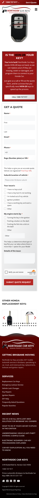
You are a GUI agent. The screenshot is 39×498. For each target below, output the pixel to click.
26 (22, 325)
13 (29, 323)
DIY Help (5, 399)
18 (5, 325)
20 (9, 325)
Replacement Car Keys (11, 381)
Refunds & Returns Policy (13, 494)
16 (35, 323)
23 (16, 325)
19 (7, 325)
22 (14, 325)
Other (9, 209)
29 (29, 325)
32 (35, 325)
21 (11, 325)
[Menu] (36, 9)
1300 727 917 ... (12, 2)
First (5, 122)
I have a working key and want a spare (19, 204)
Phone (7, 147)
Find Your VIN (26, 171)
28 (27, 325)
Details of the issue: (12, 251)
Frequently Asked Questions (13, 402)
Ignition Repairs (8, 395)
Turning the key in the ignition (18, 217)
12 (27, 323)
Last (5, 132)
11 (24, 323)
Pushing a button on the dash (18, 221)
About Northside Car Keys (29, 494)
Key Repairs (6, 392)
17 (3, 325)
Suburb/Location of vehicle (16, 175)
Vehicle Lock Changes (10, 388)
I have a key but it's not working (19, 193)
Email (7, 137)
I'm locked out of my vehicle (17, 196)
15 (33, 323)
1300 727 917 (7, 469)
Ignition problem (13, 200)
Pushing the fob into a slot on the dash (18, 225)
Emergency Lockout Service (12, 385)
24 (18, 325)
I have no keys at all (14, 189)
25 (20, 325)
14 (31, 323)
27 (24, 325)
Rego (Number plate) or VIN (16, 158)
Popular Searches (9, 405)
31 (33, 325)
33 (19, 328)
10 (22, 323)
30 (31, 325)
